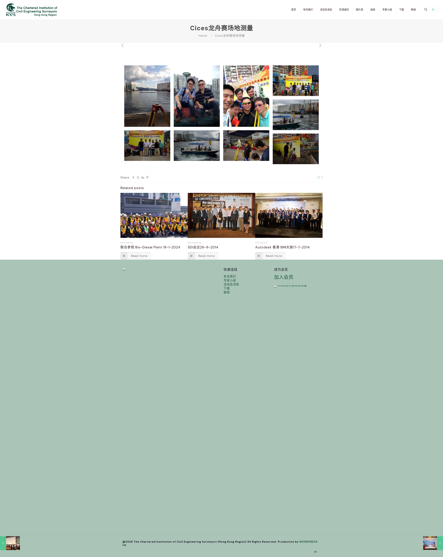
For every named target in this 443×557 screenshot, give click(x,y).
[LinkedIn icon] (315, 551)
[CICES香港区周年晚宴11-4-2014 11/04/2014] (433, 543)
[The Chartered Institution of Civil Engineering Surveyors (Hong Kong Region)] (30, 9)
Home (202, 36)
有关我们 (230, 276)
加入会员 (283, 277)
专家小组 (230, 280)
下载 (227, 288)
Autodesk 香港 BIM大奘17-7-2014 (282, 247)
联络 (227, 292)
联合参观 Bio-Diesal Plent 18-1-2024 (150, 247)
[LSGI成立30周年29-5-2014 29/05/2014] (10, 543)
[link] (290, 287)
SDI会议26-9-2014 (203, 247)
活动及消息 (231, 284)
